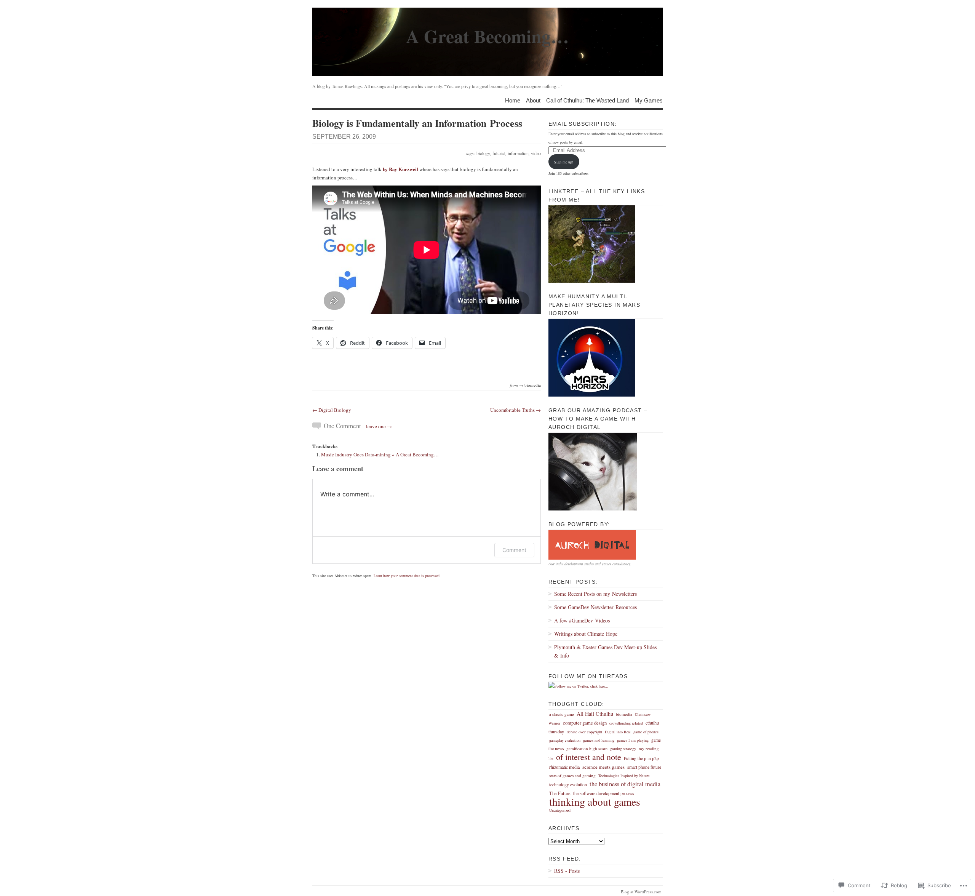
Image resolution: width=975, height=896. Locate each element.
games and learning (598, 740)
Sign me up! (563, 162)
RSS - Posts (567, 870)
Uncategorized (560, 810)
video (536, 153)
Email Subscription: (582, 124)
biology (483, 153)
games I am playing (633, 740)
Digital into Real (618, 731)
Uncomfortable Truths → (515, 409)
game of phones (646, 731)
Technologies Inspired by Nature (624, 775)
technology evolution (568, 784)
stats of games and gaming (572, 775)
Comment (514, 550)
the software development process (603, 793)
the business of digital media (625, 784)
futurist (498, 153)
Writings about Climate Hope (585, 633)
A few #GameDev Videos (582, 620)
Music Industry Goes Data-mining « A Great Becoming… (380, 454)
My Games (649, 100)
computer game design (585, 723)
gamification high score (586, 748)
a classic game (561, 714)
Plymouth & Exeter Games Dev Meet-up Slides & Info (605, 651)
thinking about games (594, 802)
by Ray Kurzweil (400, 169)
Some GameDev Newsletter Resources (595, 607)
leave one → (379, 426)
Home (512, 100)
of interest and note (588, 756)
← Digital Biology (331, 409)
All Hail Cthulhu (595, 713)
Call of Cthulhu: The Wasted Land (587, 100)
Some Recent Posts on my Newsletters (595, 593)
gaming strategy (623, 748)
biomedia (532, 385)
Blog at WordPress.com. (642, 891)
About (533, 100)
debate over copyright (584, 731)
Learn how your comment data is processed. (407, 575)
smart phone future (644, 767)
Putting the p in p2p (641, 758)
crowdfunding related (626, 723)
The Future (560, 793)
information (518, 153)
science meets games (603, 766)
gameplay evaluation (564, 740)
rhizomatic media (564, 767)
